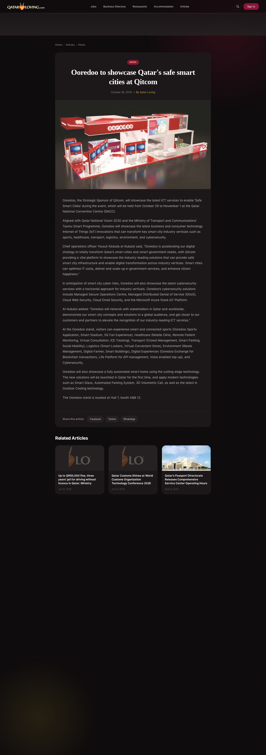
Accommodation (163, 6)
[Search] (237, 6)
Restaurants (140, 6)
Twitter (112, 419)
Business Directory (114, 6)
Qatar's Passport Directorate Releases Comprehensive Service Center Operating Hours (186, 479)
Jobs (93, 6)
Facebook (95, 419)
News (81, 44)
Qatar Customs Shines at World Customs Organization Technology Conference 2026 (132, 479)
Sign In (251, 6)
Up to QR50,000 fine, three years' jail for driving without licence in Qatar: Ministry (77, 479)
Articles (184, 6)
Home (58, 44)
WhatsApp (129, 419)
